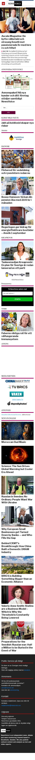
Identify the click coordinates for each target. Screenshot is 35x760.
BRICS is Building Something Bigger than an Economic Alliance (16, 578)
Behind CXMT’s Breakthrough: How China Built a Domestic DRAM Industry (16, 548)
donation (27, 670)
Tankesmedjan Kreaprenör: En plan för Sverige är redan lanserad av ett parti (17, 265)
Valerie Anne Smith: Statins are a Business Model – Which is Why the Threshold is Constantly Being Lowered (17, 611)
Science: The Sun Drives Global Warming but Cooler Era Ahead (17, 469)
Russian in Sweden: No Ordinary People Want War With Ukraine (16, 499)
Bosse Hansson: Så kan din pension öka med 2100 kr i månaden (16, 199)
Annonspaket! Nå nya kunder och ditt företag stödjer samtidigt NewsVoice (15, 97)
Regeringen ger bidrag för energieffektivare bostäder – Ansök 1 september (17, 230)
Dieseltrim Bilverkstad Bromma (11, 414)
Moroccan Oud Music (13, 442)
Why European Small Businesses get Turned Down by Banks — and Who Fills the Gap (16, 533)
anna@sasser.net (7, 688)
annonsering (14, 690)
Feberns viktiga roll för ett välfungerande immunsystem (16, 336)
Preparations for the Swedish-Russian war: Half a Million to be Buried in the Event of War (17, 646)
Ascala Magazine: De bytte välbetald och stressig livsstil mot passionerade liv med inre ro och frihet (16, 42)
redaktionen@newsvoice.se (11, 705)
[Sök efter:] (17, 108)
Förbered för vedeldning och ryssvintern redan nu (15, 171)
